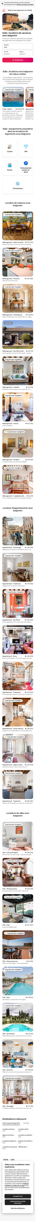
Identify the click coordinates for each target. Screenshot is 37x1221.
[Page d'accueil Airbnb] (3, 10)
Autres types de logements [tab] (11, 1123)
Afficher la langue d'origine (24, 4)
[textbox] (10, 54)
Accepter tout (17, 1196)
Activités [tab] (26, 1123)
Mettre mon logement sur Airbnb (20, 10)
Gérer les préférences (18, 1208)
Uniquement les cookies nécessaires (18, 1202)
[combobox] (18, 47)
